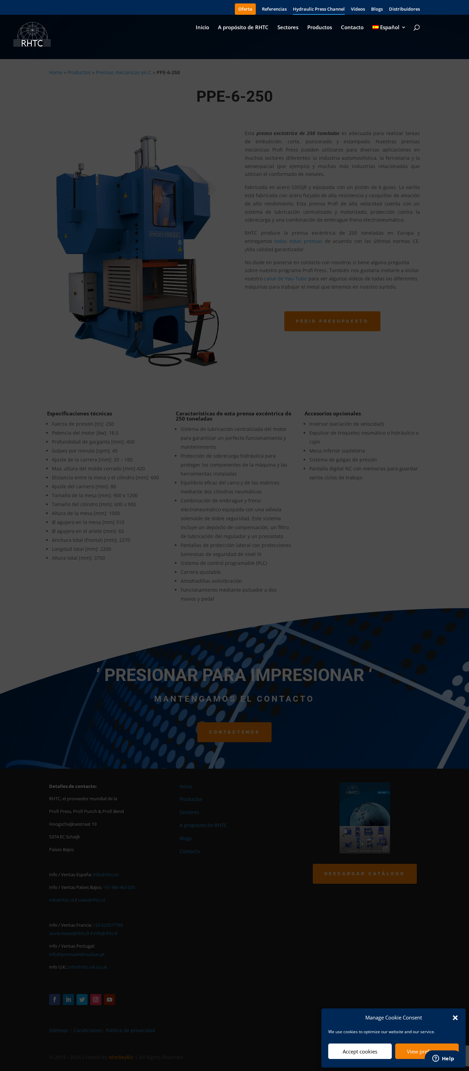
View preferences (427, 1051)
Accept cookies (360, 1051)
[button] (455, 1017)
